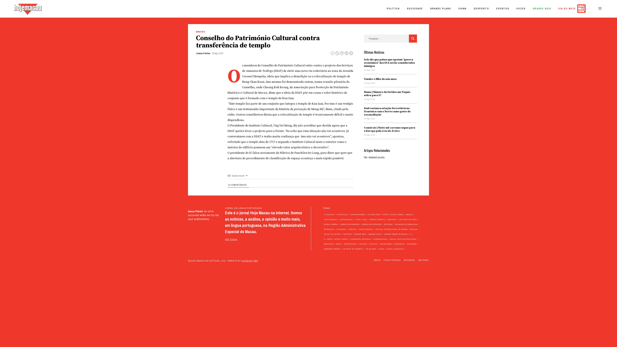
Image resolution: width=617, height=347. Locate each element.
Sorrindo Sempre (332, 249)
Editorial (388, 224)
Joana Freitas (203, 53)
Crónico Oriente (377, 219)
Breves (200, 31)
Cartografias (330, 219)
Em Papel (423, 260)
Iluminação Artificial (360, 239)
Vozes (521, 8)
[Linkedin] (342, 53)
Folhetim (347, 234)
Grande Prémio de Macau (396, 234)
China (462, 8)
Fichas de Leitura (332, 234)
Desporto (481, 8)
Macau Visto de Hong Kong (403, 239)
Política (393, 8)
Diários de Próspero (350, 224)
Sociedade (415, 8)
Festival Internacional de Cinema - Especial (397, 229)
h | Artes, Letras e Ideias (336, 239)
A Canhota (329, 214)
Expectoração (366, 229)
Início (377, 260)
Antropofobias (358, 214)
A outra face (374, 214)
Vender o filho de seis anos (380, 79)
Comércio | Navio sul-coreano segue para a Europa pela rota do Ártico (389, 129)
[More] (351, 53)
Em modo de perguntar (406, 224)
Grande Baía (542, 8)
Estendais (341, 229)
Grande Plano (440, 8)
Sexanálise (399, 244)
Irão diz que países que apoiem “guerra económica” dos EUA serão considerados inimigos (389, 63)
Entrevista (329, 229)
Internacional (380, 239)
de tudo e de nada (408, 219)
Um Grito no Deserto (353, 249)
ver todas (231, 239)
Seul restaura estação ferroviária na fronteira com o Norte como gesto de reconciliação (387, 111)
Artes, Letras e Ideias (393, 214)
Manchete (328, 244)
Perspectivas (350, 244)
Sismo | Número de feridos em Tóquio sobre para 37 (387, 93)
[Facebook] (333, 53)
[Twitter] (337, 53)
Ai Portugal (342, 214)
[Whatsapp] (346, 53)
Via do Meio (567, 8)
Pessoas (363, 244)
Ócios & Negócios (395, 249)
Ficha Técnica (392, 260)
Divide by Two (250, 261)
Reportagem (386, 244)
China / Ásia (361, 219)
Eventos (502, 8)
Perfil (339, 244)
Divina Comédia (331, 224)
